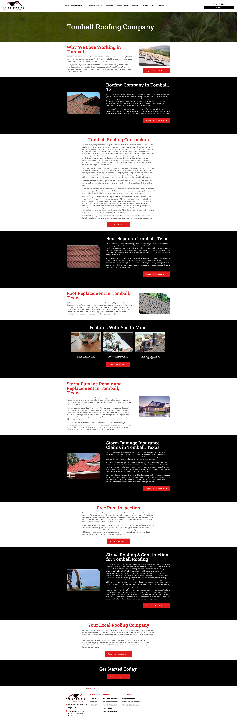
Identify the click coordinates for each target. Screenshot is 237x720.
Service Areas (148, 6)
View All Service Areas (130, 705)
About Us (93, 699)
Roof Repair (107, 708)
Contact (161, 6)
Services (135, 6)
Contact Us (94, 705)
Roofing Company (77, 6)
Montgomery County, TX (131, 702)
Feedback (93, 702)
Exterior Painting (95, 6)
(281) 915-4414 (219, 4)
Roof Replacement (110, 711)
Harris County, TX (128, 699)
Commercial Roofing (110, 699)
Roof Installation (110, 705)
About (66, 6)
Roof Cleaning (122, 6)
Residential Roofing (110, 702)
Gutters (109, 6)
